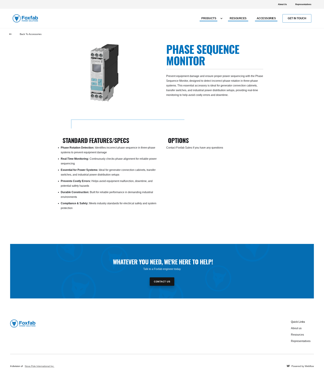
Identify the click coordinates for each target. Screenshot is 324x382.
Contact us (162, 281)
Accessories (266, 18)
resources (238, 18)
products (208, 18)
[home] (25, 18)
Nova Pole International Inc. (39, 366)
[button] (212, 18)
